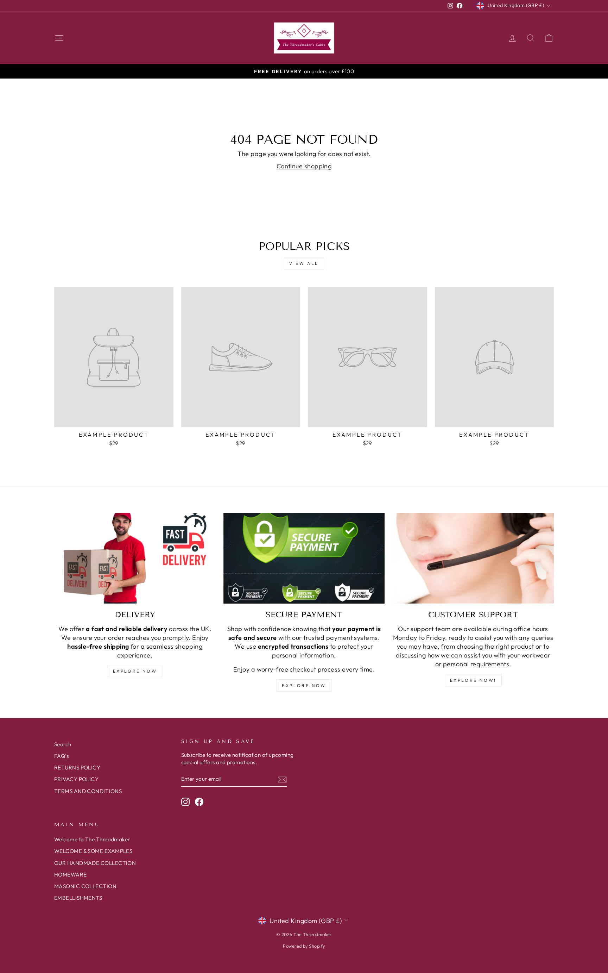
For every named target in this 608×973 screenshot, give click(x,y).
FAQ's (61, 756)
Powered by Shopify (304, 946)
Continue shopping (304, 166)
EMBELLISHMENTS (78, 897)
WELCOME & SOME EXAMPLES (93, 851)
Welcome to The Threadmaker (92, 839)
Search (62, 744)
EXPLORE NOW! (473, 680)
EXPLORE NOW (135, 671)
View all (304, 263)
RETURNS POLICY (77, 767)
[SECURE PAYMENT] (304, 558)
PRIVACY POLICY (76, 779)
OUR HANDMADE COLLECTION (95, 863)
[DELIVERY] (135, 558)
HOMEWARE (70, 874)
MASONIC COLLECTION (85, 886)
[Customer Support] (473, 558)
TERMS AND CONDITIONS (88, 791)
